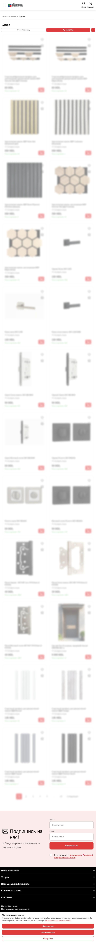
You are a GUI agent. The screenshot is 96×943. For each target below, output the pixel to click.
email (53, 831)
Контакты (6, 897)
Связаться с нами (11, 890)
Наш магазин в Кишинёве (15, 884)
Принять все (48, 926)
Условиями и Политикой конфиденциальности (73, 856)
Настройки (48, 939)
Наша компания (10, 870)
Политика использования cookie (15, 909)
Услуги (5, 877)
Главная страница (10, 16)
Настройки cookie (9, 906)
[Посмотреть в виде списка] (93, 30)
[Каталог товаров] (4, 5)
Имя (52, 820)
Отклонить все (48, 932)
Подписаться (71, 846)
